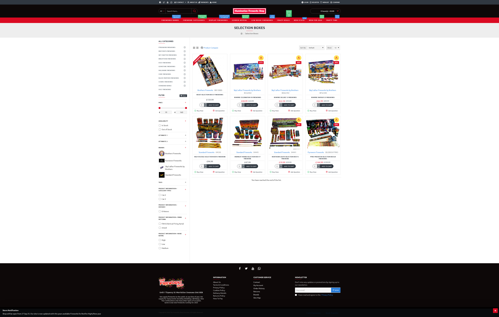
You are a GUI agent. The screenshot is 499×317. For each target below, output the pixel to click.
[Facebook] (160, 2)
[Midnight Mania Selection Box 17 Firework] (247, 133)
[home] (241, 33)
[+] (205, 104)
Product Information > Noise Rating (170, 234)
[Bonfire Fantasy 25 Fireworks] (323, 71)
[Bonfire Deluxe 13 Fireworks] (285, 71)
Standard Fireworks (206, 152)
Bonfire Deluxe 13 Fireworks (285, 97)
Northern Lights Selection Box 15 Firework (285, 157)
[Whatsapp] (172, 2)
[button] (207, 84)
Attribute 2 (163, 141)
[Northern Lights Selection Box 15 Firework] (285, 133)
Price (161, 102)
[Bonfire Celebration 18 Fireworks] (247, 71)
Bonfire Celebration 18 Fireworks (247, 97)
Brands (161, 147)
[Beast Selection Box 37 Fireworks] (210, 71)
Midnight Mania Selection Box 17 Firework (247, 157)
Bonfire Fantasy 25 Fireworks (322, 97)
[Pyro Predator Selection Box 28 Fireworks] (323, 133)
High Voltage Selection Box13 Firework (210, 157)
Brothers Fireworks (205, 90)
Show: (329, 48)
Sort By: (303, 48)
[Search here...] (194, 11)
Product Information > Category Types (168, 189)
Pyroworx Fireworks (316, 152)
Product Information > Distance (168, 206)
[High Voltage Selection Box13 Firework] (210, 133)
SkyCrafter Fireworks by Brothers (247, 90)
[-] (205, 106)
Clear (184, 96)
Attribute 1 (163, 135)
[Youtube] (168, 2)
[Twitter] (164, 2)
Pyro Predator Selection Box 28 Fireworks (323, 157)
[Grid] (194, 47)
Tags (160, 182)
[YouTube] (252, 268)
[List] (197, 47)
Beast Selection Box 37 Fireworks (209, 95)
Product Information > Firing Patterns (170, 218)
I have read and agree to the (315, 295)
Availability (163, 121)
